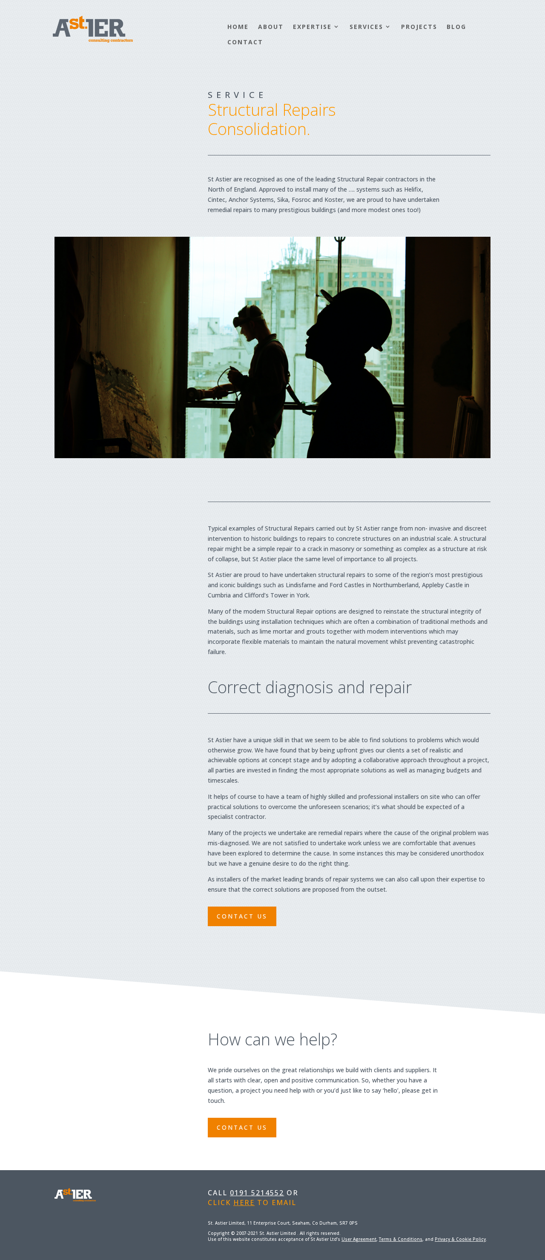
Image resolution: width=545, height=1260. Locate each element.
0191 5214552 (257, 1192)
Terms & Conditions (400, 1239)
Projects (419, 27)
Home (238, 27)
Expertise (312, 27)
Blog (456, 27)
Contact (245, 42)
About (271, 27)
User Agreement (358, 1239)
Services (366, 27)
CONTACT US (242, 916)
